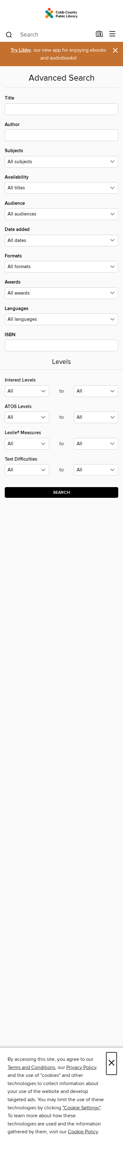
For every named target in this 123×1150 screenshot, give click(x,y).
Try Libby (21, 50)
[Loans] (99, 35)
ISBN (10, 335)
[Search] (9, 34)
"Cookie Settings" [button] (81, 1108)
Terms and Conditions (31, 1067)
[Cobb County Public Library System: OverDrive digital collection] (61, 13)
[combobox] (48, 34)
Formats (13, 256)
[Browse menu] (112, 34)
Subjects (14, 151)
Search (61, 492)
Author (12, 125)
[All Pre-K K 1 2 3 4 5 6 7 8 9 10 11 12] (27, 472)
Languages (16, 309)
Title (9, 98)
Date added (17, 230)
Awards (12, 282)
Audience (15, 203)
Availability (17, 177)
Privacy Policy (81, 1067)
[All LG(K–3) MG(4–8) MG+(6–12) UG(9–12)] (27, 393)
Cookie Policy (83, 1132)
